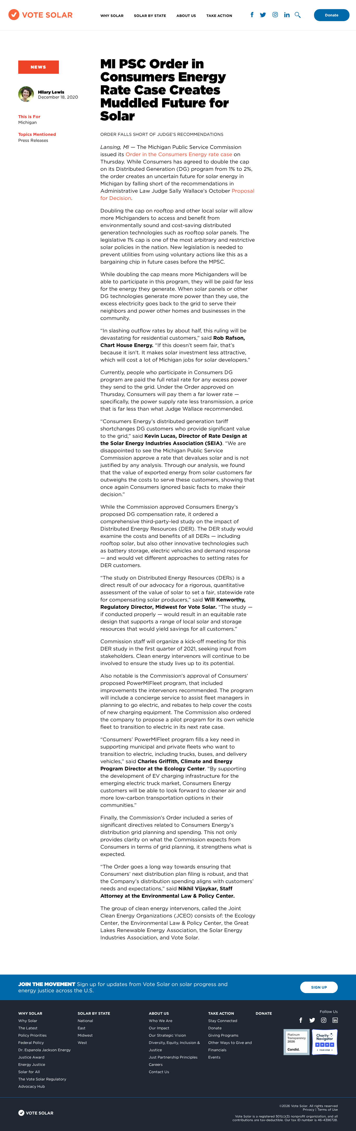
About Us (186, 16)
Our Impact (159, 1028)
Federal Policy (31, 1043)
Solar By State (150, 16)
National (85, 1021)
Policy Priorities (32, 1035)
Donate (332, 15)
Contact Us (159, 1072)
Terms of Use (327, 1109)
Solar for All (29, 1072)
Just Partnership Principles (173, 1057)
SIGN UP (319, 987)
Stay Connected (222, 1021)
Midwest (85, 1035)
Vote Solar (35, 1113)
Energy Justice (31, 1064)
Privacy (308, 1109)
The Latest (28, 1028)
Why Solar (112, 16)
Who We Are (160, 1021)
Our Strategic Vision (167, 1035)
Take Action (219, 16)
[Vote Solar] (40, 19)
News (38, 67)
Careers (156, 1064)
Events (214, 1057)
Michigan (27, 122)
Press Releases (33, 140)
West (82, 1043)
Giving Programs (223, 1035)
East (81, 1028)
